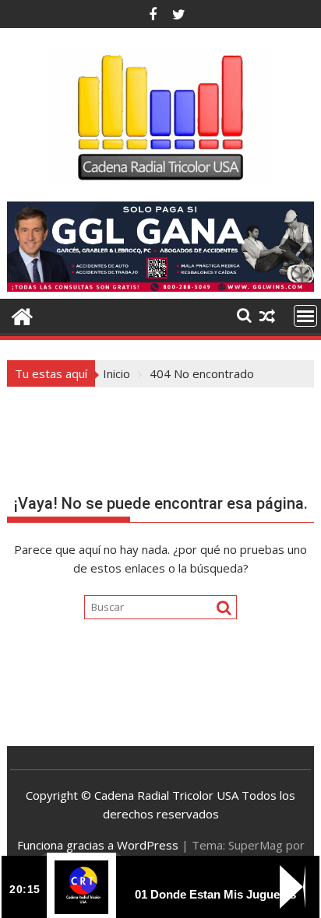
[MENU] (305, 316)
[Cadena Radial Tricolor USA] (22, 315)
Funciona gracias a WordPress (97, 845)
